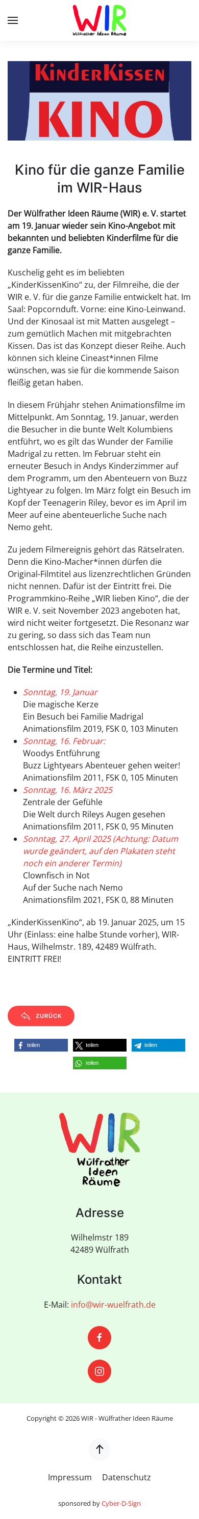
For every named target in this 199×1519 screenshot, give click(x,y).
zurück (49, 1015)
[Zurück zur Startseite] (99, 20)
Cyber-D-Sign (121, 1503)
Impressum (70, 1477)
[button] (13, 20)
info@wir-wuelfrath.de (113, 1304)
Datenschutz (126, 1477)
